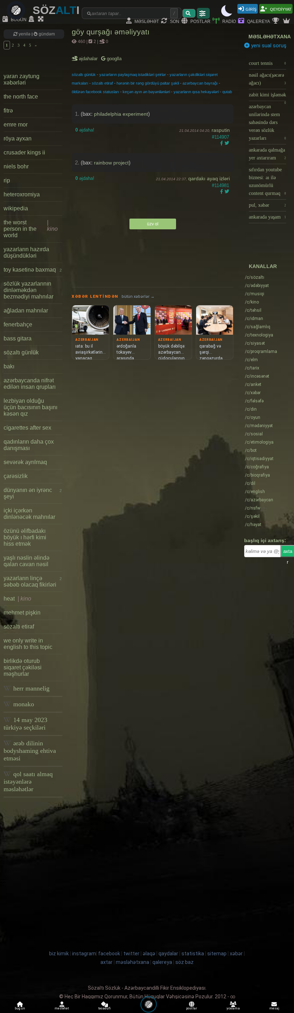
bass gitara (18, 338)
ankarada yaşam (267, 217)
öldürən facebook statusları (95, 92)
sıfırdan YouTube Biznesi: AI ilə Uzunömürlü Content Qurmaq (267, 181)
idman (254, 318)
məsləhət (146, 21)
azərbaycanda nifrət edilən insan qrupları (30, 383)
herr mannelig (30, 688)
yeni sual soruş (268, 45)
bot (251, 450)
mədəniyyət (259, 425)
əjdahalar (88, 58)
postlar (199, 21)
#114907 (220, 137)
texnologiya (259, 335)
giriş (251, 9)
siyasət (255, 343)
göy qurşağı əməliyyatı (111, 32)
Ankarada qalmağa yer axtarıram (267, 154)
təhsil (253, 310)
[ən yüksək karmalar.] (287, 21)
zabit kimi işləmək (267, 96)
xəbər (253, 392)
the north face (21, 97)
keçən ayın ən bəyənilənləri (146, 92)
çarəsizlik (16, 476)
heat (17, 599)
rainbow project (111, 163)
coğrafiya (257, 466)
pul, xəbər (267, 205)
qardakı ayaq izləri (209, 178)
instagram (84, 953)
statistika (192, 953)
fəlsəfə (254, 400)
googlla (113, 58)
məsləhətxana (269, 36)
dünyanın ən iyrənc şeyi (33, 493)
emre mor (16, 124)
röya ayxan (18, 138)
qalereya (258, 21)
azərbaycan (259, 499)
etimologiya (259, 442)
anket (253, 384)
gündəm (46, 34)
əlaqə (149, 953)
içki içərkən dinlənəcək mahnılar (29, 513)
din (251, 409)
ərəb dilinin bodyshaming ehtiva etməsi (30, 751)
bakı (9, 366)
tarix (252, 368)
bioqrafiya (257, 475)
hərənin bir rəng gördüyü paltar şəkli (148, 83)
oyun (252, 417)
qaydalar (168, 953)
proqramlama (261, 351)
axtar (106, 962)
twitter (131, 953)
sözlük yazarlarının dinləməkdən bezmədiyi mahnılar (28, 290)
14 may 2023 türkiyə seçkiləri (25, 723)
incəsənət (257, 376)
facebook (109, 953)
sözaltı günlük (21, 352)
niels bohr (16, 166)
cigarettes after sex (27, 428)
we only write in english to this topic (28, 643)
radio (228, 21)
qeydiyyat (280, 9)
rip (7, 180)
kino (252, 302)
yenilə (25, 34)
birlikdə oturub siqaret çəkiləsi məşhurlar (23, 667)
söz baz (184, 962)
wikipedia (16, 208)
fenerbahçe (18, 324)
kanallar (263, 266)
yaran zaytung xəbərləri (21, 79)
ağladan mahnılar (26, 310)
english (255, 491)
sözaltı (254, 277)
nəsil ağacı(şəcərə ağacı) (267, 79)
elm (251, 359)
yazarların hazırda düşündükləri (26, 252)
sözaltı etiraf (19, 626)
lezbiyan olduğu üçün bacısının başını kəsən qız (30, 407)
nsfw (252, 508)
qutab (227, 92)
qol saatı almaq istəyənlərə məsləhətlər (28, 781)
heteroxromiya (22, 194)
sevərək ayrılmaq (25, 462)
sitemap (217, 953)
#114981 (220, 185)
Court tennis (267, 63)
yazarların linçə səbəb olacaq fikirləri (33, 581)
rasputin (221, 130)
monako (22, 704)
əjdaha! (84, 130)
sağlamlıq (257, 326)
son (174, 21)
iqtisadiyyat (259, 458)
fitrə (8, 110)
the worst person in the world (31, 228)
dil (250, 483)
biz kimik (59, 953)
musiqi (254, 293)
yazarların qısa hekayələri (196, 92)
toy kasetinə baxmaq (33, 270)
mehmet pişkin (22, 613)
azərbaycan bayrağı (200, 83)
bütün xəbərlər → (138, 296)
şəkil (252, 516)
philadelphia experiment (121, 114)
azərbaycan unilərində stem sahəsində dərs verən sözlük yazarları (267, 122)
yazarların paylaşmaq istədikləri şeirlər (132, 74)
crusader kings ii (24, 152)
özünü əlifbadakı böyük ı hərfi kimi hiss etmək (25, 537)
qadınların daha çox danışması (29, 445)
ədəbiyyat (257, 285)
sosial (254, 433)
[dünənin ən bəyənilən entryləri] (276, 21)
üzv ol (152, 223)
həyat (253, 524)
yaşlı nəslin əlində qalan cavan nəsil (26, 561)
